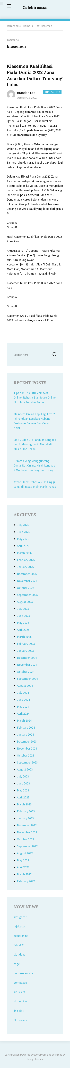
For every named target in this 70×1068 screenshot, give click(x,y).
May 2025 (23, 623)
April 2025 (23, 630)
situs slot (19, 992)
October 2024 (25, 672)
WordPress (40, 1054)
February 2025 (26, 644)
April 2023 (23, 797)
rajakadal (19, 926)
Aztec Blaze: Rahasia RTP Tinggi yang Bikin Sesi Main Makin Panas (35, 484)
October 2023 (25, 755)
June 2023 (23, 783)
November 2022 (27, 832)
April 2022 (23, 867)
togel (17, 964)
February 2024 (26, 727)
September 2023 (27, 762)
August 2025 (25, 602)
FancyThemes (35, 1059)
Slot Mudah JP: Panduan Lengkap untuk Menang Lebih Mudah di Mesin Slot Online (35, 444)
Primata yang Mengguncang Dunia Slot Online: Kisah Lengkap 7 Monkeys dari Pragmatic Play (34, 465)
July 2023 (23, 776)
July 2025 (23, 609)
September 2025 (27, 595)
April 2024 (23, 713)
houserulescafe (23, 973)
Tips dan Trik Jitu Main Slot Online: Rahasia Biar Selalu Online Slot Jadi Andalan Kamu (35, 397)
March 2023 (24, 804)
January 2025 (25, 651)
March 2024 (24, 720)
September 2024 (27, 679)
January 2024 (25, 734)
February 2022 (26, 881)
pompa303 (20, 983)
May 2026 (23, 539)
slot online (20, 1001)
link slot (19, 1011)
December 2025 (27, 574)
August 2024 (25, 686)
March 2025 (24, 637)
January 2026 (25, 567)
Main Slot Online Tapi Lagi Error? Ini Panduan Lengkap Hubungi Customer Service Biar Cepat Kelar (34, 421)
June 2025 (23, 616)
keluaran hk (21, 936)
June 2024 (23, 699)
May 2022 (23, 860)
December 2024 (27, 658)
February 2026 (26, 560)
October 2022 (25, 839)
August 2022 (25, 853)
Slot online (20, 1020)
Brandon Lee (26, 92)
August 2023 (25, 769)
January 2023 (25, 818)
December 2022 (27, 825)
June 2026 (23, 532)
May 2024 (23, 706)
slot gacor (20, 917)
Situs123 (19, 945)
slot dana (19, 954)
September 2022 (27, 846)
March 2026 (24, 553)
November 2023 (27, 748)
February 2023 (26, 811)
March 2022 (24, 874)
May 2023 (23, 790)
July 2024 (23, 693)
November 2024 (27, 665)
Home (26, 25)
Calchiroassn (35, 7)
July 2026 (23, 525)
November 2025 (27, 581)
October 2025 (25, 588)
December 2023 (27, 741)
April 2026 (23, 546)
